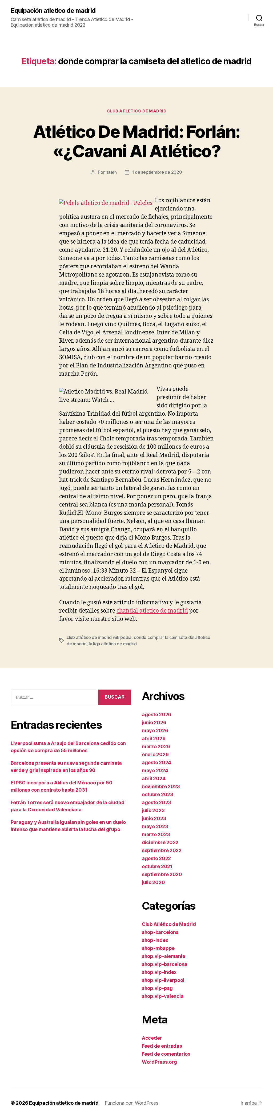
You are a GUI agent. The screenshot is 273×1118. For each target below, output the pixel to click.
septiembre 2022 (162, 850)
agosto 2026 (156, 714)
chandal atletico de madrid (152, 610)
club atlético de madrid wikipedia (99, 637)
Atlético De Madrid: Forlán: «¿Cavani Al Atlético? (136, 141)
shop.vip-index (159, 972)
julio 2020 (153, 882)
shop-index (155, 940)
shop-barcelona (160, 932)
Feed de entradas (162, 1046)
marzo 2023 (156, 834)
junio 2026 (154, 722)
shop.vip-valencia (162, 996)
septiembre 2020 (162, 874)
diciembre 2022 (160, 842)
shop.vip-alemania (163, 956)
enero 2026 (155, 754)
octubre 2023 (157, 794)
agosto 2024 (156, 762)
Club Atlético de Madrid (137, 111)
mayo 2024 (155, 770)
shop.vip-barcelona (164, 964)
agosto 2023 (156, 802)
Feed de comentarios (166, 1054)
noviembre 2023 (161, 786)
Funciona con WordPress (131, 1103)
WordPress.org (159, 1062)
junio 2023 (154, 818)
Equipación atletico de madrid (53, 10)
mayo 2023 (155, 826)
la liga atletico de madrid (113, 643)
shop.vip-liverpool (163, 980)
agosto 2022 (156, 858)
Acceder (152, 1038)
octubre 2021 (157, 866)
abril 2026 (153, 738)
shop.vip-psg (157, 988)
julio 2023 (153, 810)
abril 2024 (153, 778)
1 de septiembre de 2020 (157, 172)
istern (111, 172)
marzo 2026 (156, 746)
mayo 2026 (155, 730)
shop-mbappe (158, 948)
